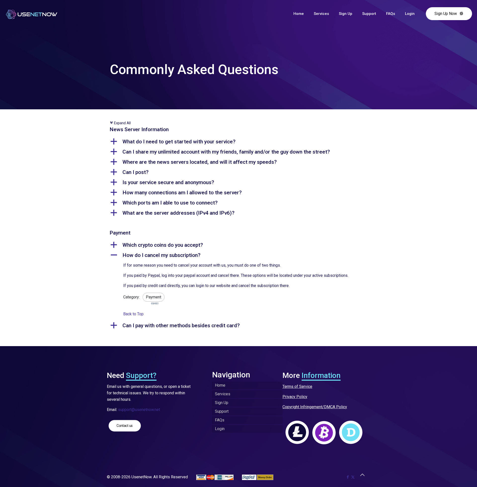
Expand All (120, 123)
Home (220, 385)
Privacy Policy (294, 396)
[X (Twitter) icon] (353, 477)
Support (222, 411)
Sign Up (221, 402)
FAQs (219, 420)
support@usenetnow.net (139, 409)
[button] (239, 141)
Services (222, 394)
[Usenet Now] (31, 13)
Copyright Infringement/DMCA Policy (314, 407)
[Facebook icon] (348, 477)
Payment (153, 297)
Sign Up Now (446, 13)
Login (220, 428)
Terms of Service (297, 386)
